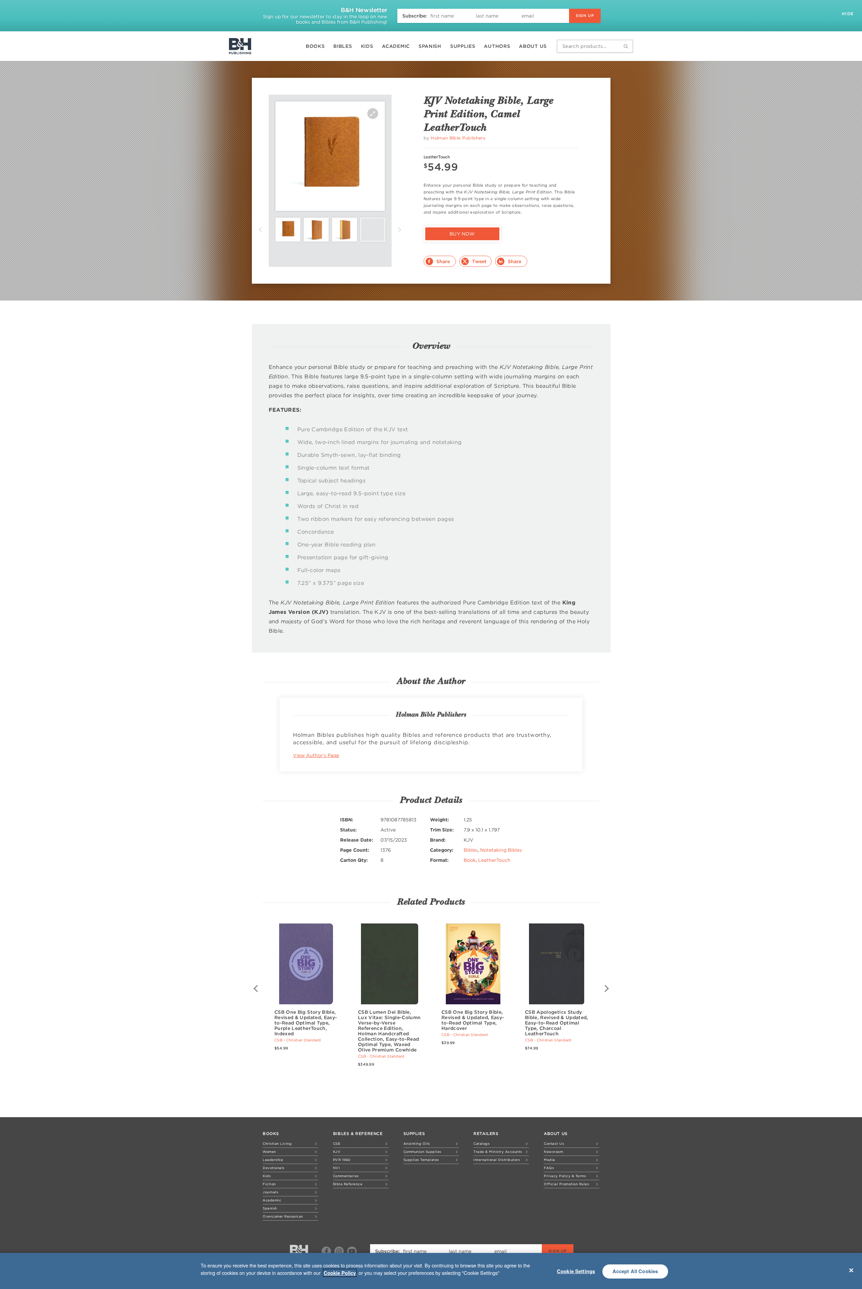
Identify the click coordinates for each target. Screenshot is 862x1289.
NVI (336, 1168)
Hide (848, 13)
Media (549, 1160)
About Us (533, 46)
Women (269, 1152)
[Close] (851, 1270)
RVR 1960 (342, 1160)
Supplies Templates (421, 1160)
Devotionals (274, 1168)
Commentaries (346, 1176)
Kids (367, 46)
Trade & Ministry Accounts (497, 1152)
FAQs (549, 1168)
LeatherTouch (494, 860)
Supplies (462, 46)
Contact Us (554, 1143)
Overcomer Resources (283, 1216)
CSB (336, 1143)
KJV (337, 1152)
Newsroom (553, 1152)
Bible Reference (348, 1184)
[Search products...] (626, 46)
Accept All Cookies (635, 1271)
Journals (270, 1192)
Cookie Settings (576, 1271)
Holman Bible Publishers (458, 137)
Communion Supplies (422, 1152)
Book (470, 860)
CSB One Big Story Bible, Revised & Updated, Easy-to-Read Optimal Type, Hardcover (472, 1020)
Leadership (273, 1160)
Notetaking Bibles (501, 850)
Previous (260, 229)
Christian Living (277, 1143)
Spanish (430, 46)
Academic (396, 46)
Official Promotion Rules (566, 1184)
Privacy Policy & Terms (565, 1176)
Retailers (485, 1133)
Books (315, 46)
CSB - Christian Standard (297, 1040)
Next (400, 229)
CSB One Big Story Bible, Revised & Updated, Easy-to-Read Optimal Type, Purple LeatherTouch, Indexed (305, 1022)
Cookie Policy (340, 1272)
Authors (497, 46)
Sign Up (585, 15)
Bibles (342, 46)
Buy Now (462, 234)
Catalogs (481, 1143)
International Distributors (496, 1160)
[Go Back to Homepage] (299, 1251)
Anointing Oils (416, 1143)
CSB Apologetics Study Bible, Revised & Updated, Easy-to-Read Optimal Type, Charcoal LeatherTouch (556, 1022)
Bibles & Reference (358, 1133)
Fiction (269, 1184)
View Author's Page (316, 755)
